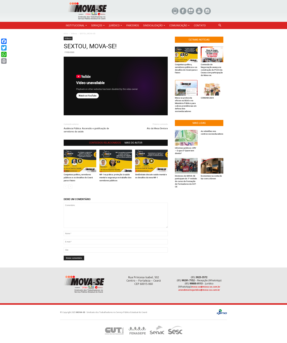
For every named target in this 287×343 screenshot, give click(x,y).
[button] (219, 25)
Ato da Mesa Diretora (157, 128)
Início (66, 33)
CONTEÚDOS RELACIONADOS (105, 142)
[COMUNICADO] (212, 88)
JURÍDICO (114, 25)
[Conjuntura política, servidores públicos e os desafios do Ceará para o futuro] (80, 161)
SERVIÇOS (96, 25)
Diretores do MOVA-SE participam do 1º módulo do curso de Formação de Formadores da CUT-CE (186, 181)
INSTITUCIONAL (75, 25)
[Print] (4, 61)
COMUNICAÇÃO (178, 25)
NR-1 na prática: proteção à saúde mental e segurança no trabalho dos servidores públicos (115, 177)
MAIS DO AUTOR (133, 142)
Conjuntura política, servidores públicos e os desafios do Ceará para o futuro (78, 177)
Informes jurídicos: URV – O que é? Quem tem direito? (185, 150)
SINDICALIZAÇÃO (153, 25)
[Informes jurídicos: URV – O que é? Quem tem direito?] (186, 137)
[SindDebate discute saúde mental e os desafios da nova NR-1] (151, 161)
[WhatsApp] (4, 54)
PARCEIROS (132, 25)
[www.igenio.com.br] (222, 314)
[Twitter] (4, 48)
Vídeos (74, 33)
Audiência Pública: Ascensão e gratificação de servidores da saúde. (86, 130)
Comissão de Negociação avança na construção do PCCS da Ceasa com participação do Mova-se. (212, 69)
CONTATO (200, 25)
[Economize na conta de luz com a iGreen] (212, 166)
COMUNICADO (207, 98)
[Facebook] (4, 41)
